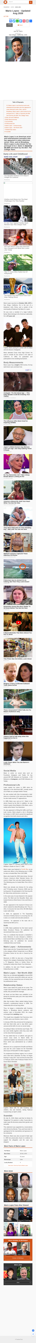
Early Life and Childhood (12, 117)
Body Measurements (11, 119)
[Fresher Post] (5, 2)
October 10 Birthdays (18, 1258)
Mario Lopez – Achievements (13, 125)
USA (25, 35)
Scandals (8, 131)
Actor (12, 7)
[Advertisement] (18, 80)
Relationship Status (10, 129)
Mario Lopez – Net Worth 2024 (13, 127)
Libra (18, 1282)
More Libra (18, 1265)
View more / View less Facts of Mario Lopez (18, 1165)
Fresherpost (6, 7)
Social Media (9, 121)
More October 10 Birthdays (18, 1240)
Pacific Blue (25, 869)
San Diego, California (16, 35)
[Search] (30, 2)
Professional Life (10, 123)
